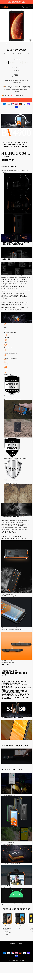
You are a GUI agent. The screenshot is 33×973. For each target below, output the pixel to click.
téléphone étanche (19, 279)
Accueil (16, 47)
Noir (5, 62)
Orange (12, 62)
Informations (16, 949)
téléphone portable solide (9, 277)
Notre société (16, 943)
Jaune (26, 62)
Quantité (16, 67)
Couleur (16, 59)
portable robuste (8, 302)
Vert (20, 62)
